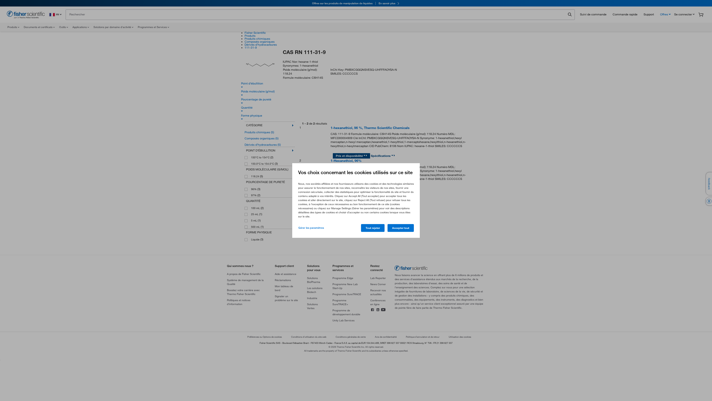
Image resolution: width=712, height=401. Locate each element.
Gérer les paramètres (311, 227)
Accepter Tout (400, 228)
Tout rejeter (373, 228)
